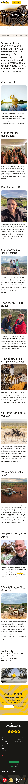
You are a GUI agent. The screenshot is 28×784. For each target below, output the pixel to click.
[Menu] (25, 2)
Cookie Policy (18, 739)
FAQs (3, 746)
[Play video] (14, 675)
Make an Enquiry (16, 2)
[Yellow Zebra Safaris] (5, 2)
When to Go (4, 741)
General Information (19, 737)
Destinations (4, 737)
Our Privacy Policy (19, 741)
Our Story (14, 35)
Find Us (3, 748)
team (7, 118)
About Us (4, 750)
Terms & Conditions (19, 743)
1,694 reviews (16, 764)
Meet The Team (5, 35)
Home (3, 28)
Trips (3, 739)
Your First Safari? (5, 743)
